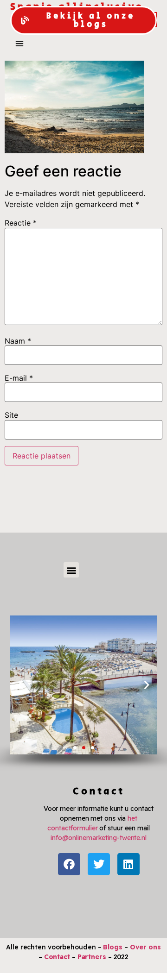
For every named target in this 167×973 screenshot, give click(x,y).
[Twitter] (99, 864)
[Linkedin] (128, 864)
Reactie (21, 222)
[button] (19, 43)
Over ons (145, 947)
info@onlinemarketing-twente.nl (99, 838)
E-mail (19, 378)
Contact (57, 957)
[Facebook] (69, 864)
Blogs (112, 947)
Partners (91, 957)
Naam (18, 341)
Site (11, 415)
